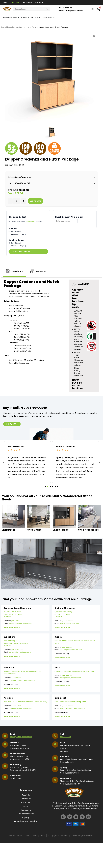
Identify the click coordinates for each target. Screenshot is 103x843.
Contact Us (26, 798)
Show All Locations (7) (22, 251)
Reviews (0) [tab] (40, 271)
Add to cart (35, 201)
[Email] (5, 736)
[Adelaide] (55, 758)
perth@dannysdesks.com (70, 677)
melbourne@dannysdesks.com (22, 680)
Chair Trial (25, 802)
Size (9, 183)
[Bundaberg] (5, 766)
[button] (4, 462)
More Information (12, 627)
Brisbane (14, 742)
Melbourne (65, 778)
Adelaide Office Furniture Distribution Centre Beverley (25, 701)
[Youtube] (75, 816)
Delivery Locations (26, 813)
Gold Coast (15, 775)
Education (15, 2)
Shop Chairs (34, 529)
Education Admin (30, 27)
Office (5, 2)
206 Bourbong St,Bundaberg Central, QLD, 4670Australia (16, 643)
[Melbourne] (55, 780)
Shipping (25, 817)
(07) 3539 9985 (68, 621)
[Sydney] (55, 769)
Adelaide (64, 756)
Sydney (63, 767)
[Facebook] (63, 816)
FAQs (25, 806)
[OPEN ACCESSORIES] (54, 17)
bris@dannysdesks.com (69, 623)
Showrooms (26, 810)
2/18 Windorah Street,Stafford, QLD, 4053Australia (63, 614)
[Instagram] (88, 816)
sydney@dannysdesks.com (71, 649)
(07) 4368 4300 (17, 649)
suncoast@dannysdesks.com (21, 623)
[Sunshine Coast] (5, 755)
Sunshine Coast (17, 753)
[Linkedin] (82, 816)
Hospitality (39, 2)
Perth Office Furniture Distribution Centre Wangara (75, 671)
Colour (11, 177)
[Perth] (55, 744)
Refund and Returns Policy (25, 821)
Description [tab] (17, 271)
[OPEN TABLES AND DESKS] (18, 17)
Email (12, 734)
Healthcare (27, 2)
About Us (26, 795)
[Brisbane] (5, 744)
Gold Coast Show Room (70, 701)
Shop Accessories (88, 529)
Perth (63, 742)
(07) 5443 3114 (17, 621)
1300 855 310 (67, 647)
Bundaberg (15, 764)
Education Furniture (14, 27)
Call (62, 734)
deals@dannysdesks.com (21, 736)
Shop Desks (8, 529)
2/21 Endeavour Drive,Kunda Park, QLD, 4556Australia (13, 614)
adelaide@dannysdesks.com (21, 708)
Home (3, 27)
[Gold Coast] (5, 777)
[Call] (55, 736)
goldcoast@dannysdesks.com (72, 708)
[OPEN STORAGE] (39, 17)
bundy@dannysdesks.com (20, 652)
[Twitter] (69, 816)
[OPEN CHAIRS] (28, 17)
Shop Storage (61, 529)
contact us (30, 221)
